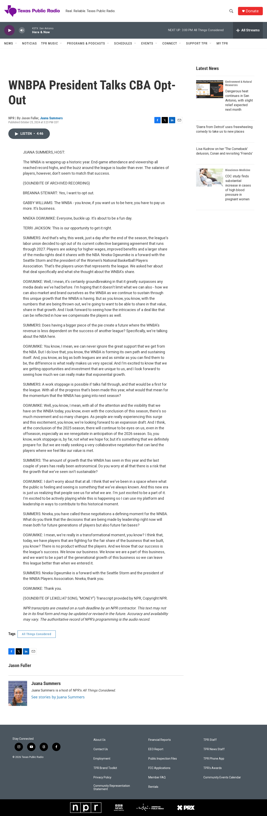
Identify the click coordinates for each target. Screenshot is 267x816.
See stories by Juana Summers (58, 696)
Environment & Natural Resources (238, 83)
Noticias (29, 43)
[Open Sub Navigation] (16, 43)
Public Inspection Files (162, 758)
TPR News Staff (214, 749)
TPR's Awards (212, 768)
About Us (99, 739)
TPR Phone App (213, 758)
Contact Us (100, 749)
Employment (101, 758)
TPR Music (49, 43)
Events (147, 43)
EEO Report (155, 749)
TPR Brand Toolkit (105, 768)
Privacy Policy (102, 777)
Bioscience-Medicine (237, 170)
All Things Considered (36, 634)
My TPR (222, 43)
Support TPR (197, 43)
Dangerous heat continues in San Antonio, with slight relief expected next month (239, 100)
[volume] (21, 30)
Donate (252, 11)
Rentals (153, 786)
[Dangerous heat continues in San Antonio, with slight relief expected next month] (209, 89)
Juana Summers (51, 118)
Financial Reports (159, 739)
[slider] (28, 30)
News (8, 43)
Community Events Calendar (222, 777)
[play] (9, 30)
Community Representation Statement (111, 787)
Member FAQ (157, 777)
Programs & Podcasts (86, 43)
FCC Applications (159, 768)
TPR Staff (210, 739)
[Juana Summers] (17, 693)
